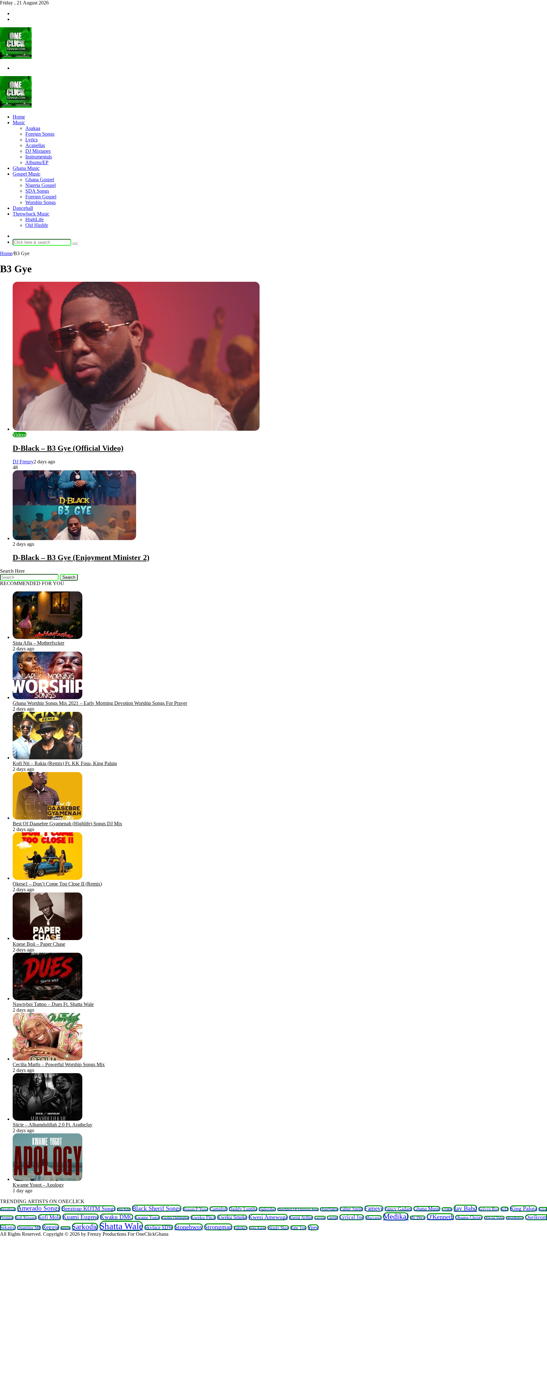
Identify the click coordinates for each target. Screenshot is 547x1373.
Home (19, 116)
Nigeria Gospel (40, 185)
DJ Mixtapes (38, 151)
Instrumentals (38, 156)
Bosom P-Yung (195, 1209)
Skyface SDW (158, 1227)
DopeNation (329, 1209)
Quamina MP (29, 1227)
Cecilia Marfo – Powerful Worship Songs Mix (59, 1064)
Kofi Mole (49, 1217)
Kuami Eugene (80, 1217)
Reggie (50, 1227)
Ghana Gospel (39, 179)
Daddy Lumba (243, 1208)
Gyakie (447, 1209)
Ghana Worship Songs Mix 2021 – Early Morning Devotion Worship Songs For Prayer (100, 703)
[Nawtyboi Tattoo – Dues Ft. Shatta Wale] (47, 998)
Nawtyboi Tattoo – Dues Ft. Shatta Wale (53, 1004)
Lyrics (31, 139)
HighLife (34, 219)
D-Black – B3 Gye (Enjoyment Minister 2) (81, 557)
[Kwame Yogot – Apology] (47, 1179)
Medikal (396, 1216)
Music (19, 122)
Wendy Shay (278, 1227)
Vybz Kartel (257, 1228)
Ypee (313, 1227)
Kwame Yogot (147, 1217)
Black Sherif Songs (156, 1208)
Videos (20, 434)
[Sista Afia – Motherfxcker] (47, 637)
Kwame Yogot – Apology (38, 1185)
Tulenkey (241, 1228)
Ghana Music (26, 168)
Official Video (494, 1218)
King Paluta (523, 1208)
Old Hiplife (36, 225)
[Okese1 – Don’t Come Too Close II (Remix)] (47, 878)
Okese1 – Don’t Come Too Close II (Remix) (57, 883)
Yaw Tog (298, 1227)
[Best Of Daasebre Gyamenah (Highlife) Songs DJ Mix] (47, 818)
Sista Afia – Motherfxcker (38, 643)
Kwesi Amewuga (268, 1217)
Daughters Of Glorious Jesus (298, 1209)
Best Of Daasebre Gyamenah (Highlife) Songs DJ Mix (67, 823)
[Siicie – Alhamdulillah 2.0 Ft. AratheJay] (47, 1119)
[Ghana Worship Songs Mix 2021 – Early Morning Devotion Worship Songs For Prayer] (47, 697)
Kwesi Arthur (301, 1217)
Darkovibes (267, 1209)
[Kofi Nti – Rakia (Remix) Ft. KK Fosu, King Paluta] (47, 757)
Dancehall (23, 208)
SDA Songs (37, 191)
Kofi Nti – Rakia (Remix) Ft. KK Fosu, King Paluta (65, 763)
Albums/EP (36, 162)
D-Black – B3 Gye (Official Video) (68, 448)
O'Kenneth (440, 1216)
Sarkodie (85, 1227)
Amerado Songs (38, 1208)
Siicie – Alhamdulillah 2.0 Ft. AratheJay (52, 1124)
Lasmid (332, 1217)
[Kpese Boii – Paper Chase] (47, 938)
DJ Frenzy (23, 461)
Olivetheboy (515, 1218)
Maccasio (373, 1217)
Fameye (373, 1208)
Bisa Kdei (124, 1209)
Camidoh (219, 1208)
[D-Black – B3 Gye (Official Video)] (136, 429)
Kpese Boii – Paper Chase (39, 944)
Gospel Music (27, 174)
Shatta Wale (121, 1226)
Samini (65, 1228)
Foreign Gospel (40, 196)
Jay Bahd (465, 1208)
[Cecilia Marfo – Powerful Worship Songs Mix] (47, 1058)
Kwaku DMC (116, 1217)
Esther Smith (351, 1209)
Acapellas (35, 145)
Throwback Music (31, 213)
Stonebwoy (188, 1226)
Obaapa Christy (469, 1217)
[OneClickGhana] (16, 57)
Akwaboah (8, 1209)
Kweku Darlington (175, 1218)
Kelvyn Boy (488, 1209)
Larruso (320, 1218)
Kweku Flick (203, 1217)
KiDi (504, 1209)
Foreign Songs (39, 134)
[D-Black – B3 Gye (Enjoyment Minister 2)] (74, 538)
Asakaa (32, 128)
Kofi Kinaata (26, 1217)
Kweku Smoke (232, 1217)
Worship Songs (40, 202)
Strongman (218, 1226)
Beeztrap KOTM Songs (88, 1208)
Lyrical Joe (351, 1217)
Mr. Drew (417, 1217)
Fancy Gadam (398, 1208)
